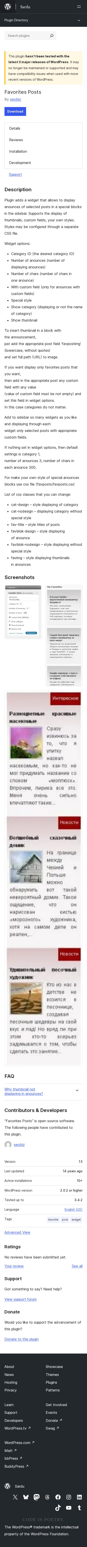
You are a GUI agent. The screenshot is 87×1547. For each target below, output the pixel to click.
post (65, 1219)
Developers (13, 1420)
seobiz (15, 99)
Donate (54, 1420)
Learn (9, 1405)
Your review (14, 1266)
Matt (10, 1450)
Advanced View (17, 1232)
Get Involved (56, 1405)
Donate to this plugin (21, 1339)
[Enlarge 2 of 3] (76, 591)
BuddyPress (16, 1466)
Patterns (53, 1390)
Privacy (10, 1390)
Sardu (19, 1486)
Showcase (54, 1366)
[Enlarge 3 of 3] (76, 696)
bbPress (13, 1458)
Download (15, 111)
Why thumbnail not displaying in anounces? (23, 1091)
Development (20, 162)
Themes (52, 1374)
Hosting (10, 1382)
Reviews (16, 140)
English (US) (74, 1209)
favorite (53, 1219)
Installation (18, 151)
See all (77, 1266)
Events (51, 1412)
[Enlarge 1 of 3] (35, 591)
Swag (52, 1428)
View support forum (20, 1299)
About (9, 1366)
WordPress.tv (17, 1428)
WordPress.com (19, 1442)
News (9, 1374)
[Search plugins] (51, 35)
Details (14, 128)
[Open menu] (80, 6)
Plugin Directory (16, 20)
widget (76, 1219)
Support (15, 174)
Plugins (51, 1382)
